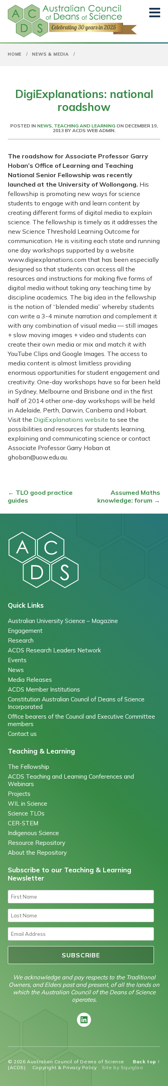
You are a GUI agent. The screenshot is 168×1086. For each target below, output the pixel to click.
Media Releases (30, 679)
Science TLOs (26, 813)
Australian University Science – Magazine (63, 621)
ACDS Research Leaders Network (54, 650)
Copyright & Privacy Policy (64, 1067)
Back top (146, 1061)
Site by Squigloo (122, 1067)
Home (14, 54)
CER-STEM (23, 823)
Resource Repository (36, 842)
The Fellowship (28, 766)
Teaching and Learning (84, 126)
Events (17, 660)
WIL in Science (27, 803)
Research (21, 640)
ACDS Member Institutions (44, 689)
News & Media (50, 54)
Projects (19, 793)
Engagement (25, 630)
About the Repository (37, 852)
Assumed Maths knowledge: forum (128, 496)
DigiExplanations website (71, 419)
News (44, 126)
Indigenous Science (33, 833)
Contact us (22, 733)
